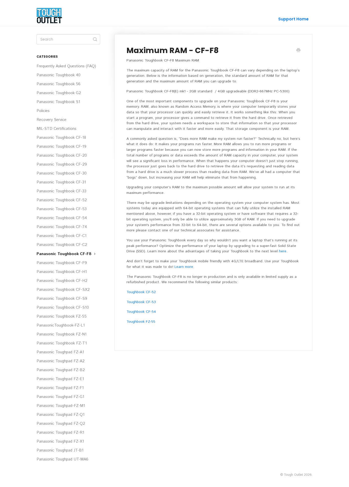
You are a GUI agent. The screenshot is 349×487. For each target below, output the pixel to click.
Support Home (293, 19)
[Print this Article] (298, 51)
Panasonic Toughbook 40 (58, 75)
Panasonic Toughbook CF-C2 (62, 245)
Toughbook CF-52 (141, 292)
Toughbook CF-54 (141, 311)
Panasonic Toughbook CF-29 (62, 164)
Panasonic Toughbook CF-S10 (63, 307)
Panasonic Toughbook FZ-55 (62, 316)
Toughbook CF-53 (141, 302)
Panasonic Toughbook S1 (58, 102)
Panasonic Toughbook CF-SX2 (63, 290)
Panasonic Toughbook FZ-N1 (62, 334)
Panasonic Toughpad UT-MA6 (62, 459)
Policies (43, 111)
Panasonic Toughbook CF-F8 (65, 254)
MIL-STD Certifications (56, 129)
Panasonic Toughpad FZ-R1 (60, 432)
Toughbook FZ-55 (140, 321)
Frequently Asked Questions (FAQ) (66, 66)
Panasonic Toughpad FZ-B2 (61, 370)
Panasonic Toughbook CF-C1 (62, 236)
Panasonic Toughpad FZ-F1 (60, 388)
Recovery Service (51, 120)
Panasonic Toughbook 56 (58, 84)
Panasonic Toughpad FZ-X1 (60, 441)
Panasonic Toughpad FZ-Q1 (61, 415)
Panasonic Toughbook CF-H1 (62, 272)
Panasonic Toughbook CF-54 (62, 218)
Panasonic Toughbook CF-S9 (62, 299)
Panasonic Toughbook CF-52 (62, 200)
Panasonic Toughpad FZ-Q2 (61, 424)
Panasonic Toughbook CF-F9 (62, 263)
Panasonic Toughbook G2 (59, 93)
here (282, 251)
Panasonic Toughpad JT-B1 (60, 450)
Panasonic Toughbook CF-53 (62, 209)
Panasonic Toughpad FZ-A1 (60, 352)
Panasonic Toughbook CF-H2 (62, 281)
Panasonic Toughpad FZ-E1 (60, 379)
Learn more (184, 266)
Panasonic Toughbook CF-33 (61, 191)
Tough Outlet (293, 474)
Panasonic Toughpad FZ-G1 (60, 397)
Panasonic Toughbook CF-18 (61, 138)
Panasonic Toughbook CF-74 (62, 227)
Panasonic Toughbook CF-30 (62, 173)
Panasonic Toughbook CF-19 (61, 146)
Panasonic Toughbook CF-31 (61, 182)
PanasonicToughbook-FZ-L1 (61, 325)
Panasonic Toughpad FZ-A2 (61, 361)
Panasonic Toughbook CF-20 (62, 155)
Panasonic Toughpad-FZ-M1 (61, 406)
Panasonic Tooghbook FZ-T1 (62, 343)
